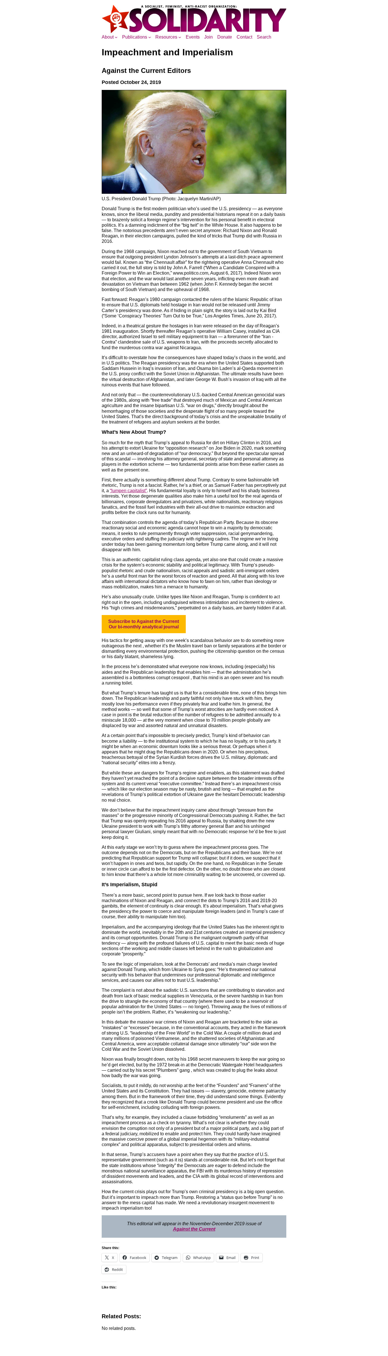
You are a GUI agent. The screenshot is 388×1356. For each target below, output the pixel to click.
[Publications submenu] (149, 37)
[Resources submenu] (179, 37)
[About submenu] (116, 37)
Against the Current (194, 1229)
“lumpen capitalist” (128, 490)
